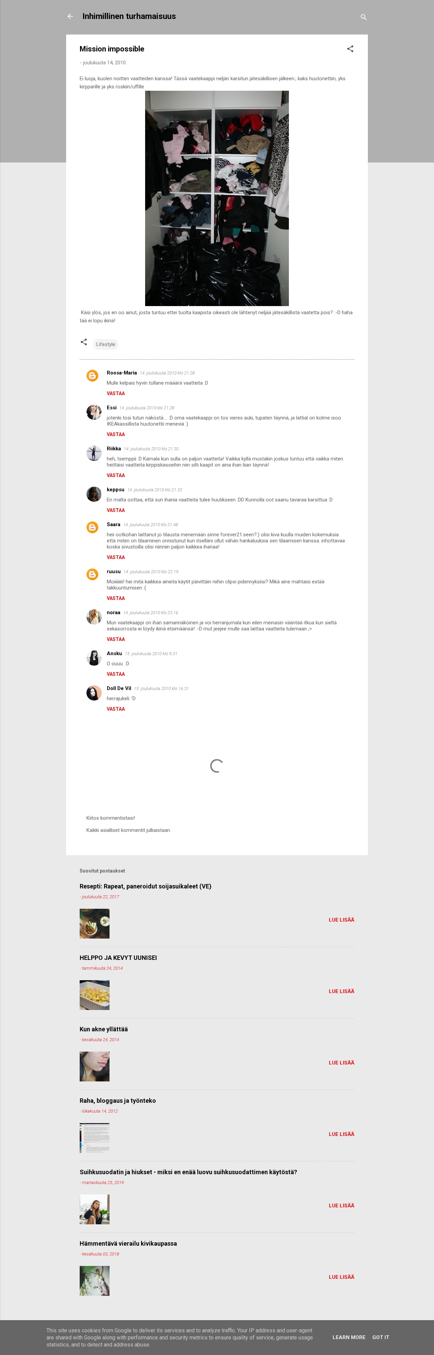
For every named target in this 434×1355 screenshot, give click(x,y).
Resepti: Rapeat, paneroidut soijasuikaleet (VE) (146, 886)
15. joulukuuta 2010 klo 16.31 (161, 688)
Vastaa (116, 393)
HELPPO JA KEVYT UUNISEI (118, 957)
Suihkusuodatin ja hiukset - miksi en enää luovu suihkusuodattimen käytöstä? (188, 1172)
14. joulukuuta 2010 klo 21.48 (150, 524)
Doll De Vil (119, 688)
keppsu (115, 490)
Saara (113, 524)
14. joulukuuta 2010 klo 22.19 (150, 571)
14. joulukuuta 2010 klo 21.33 (154, 489)
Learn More (349, 1337)
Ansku (114, 653)
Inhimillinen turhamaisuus (129, 16)
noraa (113, 612)
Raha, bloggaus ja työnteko (118, 1100)
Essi (112, 408)
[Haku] (364, 18)
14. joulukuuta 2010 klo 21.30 (151, 448)
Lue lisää (341, 920)
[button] (350, 50)
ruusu (114, 571)
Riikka (114, 449)
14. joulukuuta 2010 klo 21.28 (167, 372)
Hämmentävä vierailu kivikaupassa (128, 1243)
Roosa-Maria (122, 373)
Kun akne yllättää (104, 1029)
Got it (380, 1337)
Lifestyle (105, 344)
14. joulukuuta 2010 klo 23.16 (150, 612)
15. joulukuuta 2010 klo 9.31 (151, 653)
